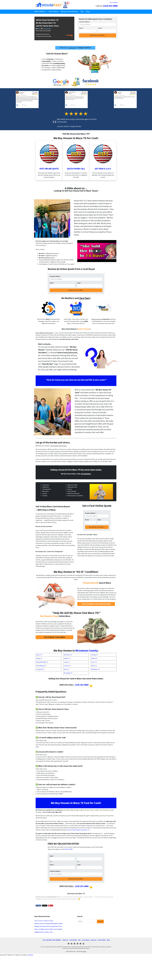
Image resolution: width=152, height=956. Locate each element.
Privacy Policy (102, 940)
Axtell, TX (39, 658)
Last (78, 862)
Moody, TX (95, 655)
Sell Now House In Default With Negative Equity (48, 924)
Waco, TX (39, 655)
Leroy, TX (66, 662)
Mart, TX (66, 669)
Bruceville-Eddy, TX (42, 662)
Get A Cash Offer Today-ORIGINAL (52, 940)
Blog (87, 11)
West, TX (94, 666)
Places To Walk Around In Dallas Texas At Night (48, 929)
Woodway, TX (96, 669)
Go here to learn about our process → (78, 830)
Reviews (30, 955)
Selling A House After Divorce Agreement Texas (48, 926)
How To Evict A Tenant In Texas (43, 921)
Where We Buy (40, 11)
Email (100, 28)
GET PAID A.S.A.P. (103, 168)
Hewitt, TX (67, 658)
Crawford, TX (40, 669)
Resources (94, 940)
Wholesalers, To (75, 48)
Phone (81, 28)
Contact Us (65, 940)
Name (52, 856)
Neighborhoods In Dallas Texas (43, 932)
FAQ (82, 11)
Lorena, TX (67, 666)
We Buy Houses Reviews (69, 11)
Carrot (84, 951)
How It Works (53, 11)
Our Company (114, 2)
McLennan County (86, 651)
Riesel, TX (94, 658)
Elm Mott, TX (68, 655)
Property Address (84, 22)
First (51, 862)
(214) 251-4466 (110, 6)
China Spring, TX (41, 666)
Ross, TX (94, 662)
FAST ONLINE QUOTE (49, 168)
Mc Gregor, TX (68, 673)
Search (100, 921)
